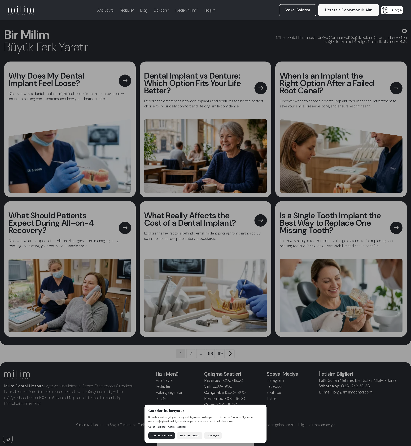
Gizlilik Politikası (177, 426)
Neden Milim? (186, 10)
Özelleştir (213, 435)
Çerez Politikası (157, 426)
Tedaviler (127, 10)
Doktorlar (161, 10)
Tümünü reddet (190, 435)
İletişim (209, 10)
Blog (144, 10)
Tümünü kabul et (161, 435)
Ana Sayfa (105, 10)
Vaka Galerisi (297, 10)
